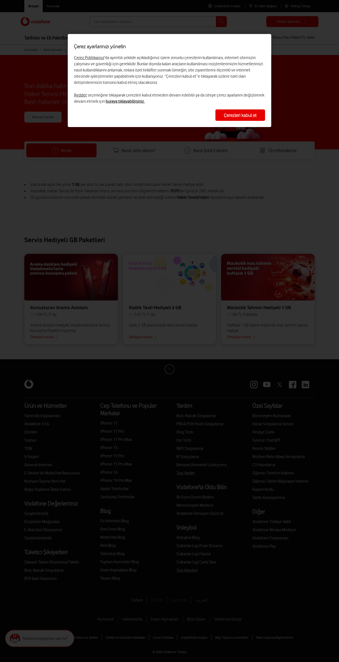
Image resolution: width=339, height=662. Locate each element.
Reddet (80, 95)
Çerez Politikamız (89, 57)
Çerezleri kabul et (240, 115)
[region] (169, 80)
